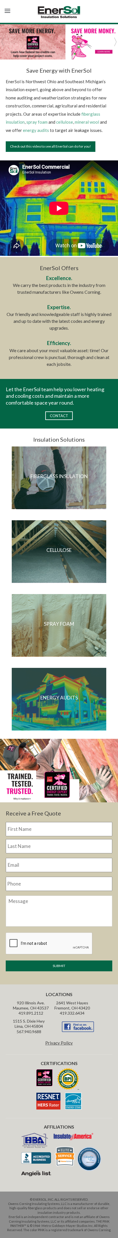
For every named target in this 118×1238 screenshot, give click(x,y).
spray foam (37, 122)
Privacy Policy (59, 1042)
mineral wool (87, 122)
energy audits (36, 130)
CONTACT (59, 415)
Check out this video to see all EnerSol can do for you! (50, 146)
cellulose (64, 122)
